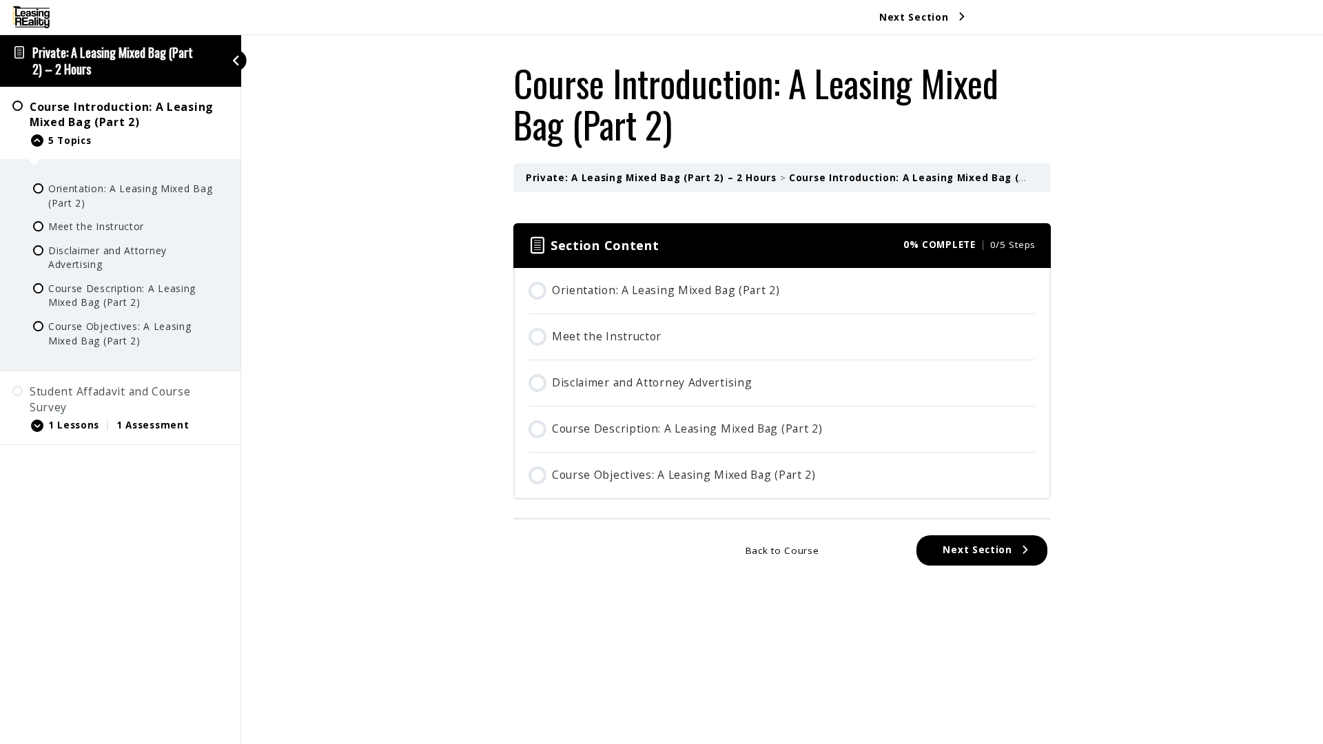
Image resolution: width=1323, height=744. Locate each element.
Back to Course (782, 550)
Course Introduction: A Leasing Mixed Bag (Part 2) (922, 178)
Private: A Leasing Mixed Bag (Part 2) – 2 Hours (112, 60)
